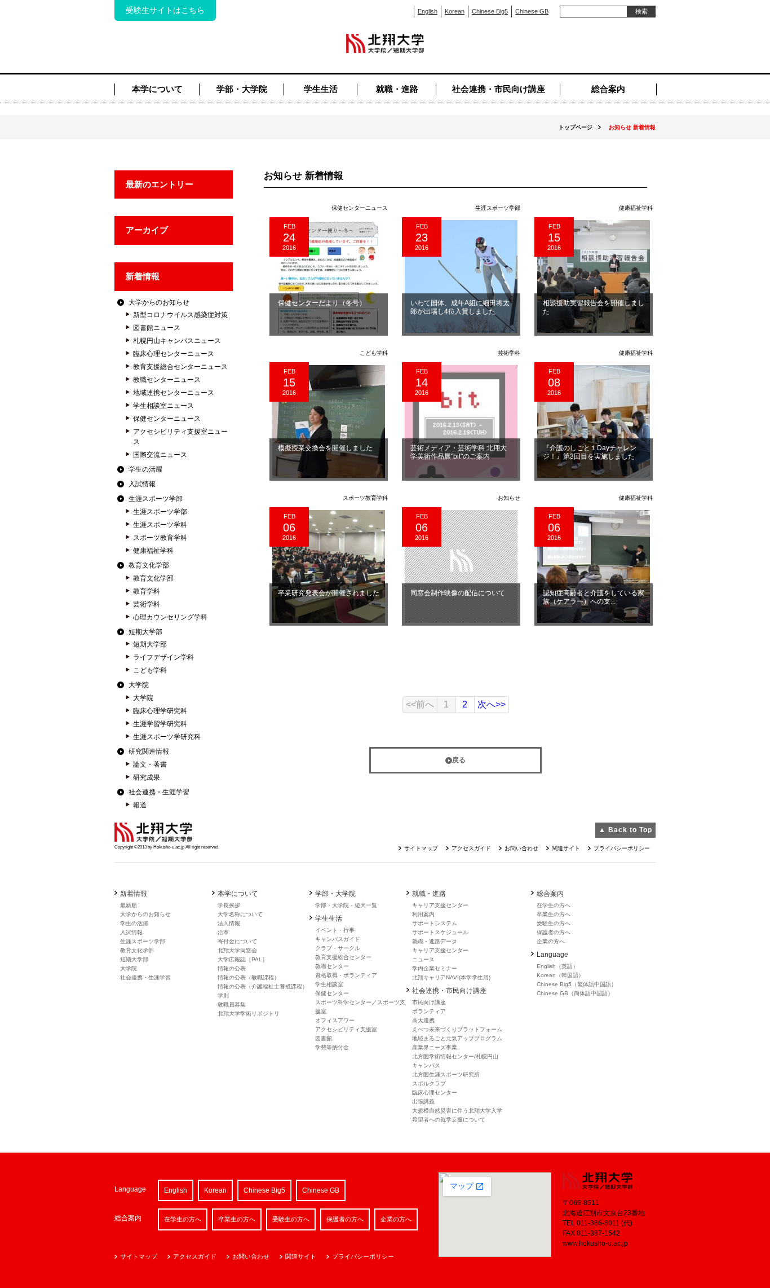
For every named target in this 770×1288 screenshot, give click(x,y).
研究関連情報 (149, 751)
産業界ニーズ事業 (434, 1047)
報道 (140, 805)
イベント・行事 (335, 930)
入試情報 (142, 484)
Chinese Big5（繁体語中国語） (577, 984)
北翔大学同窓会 (237, 950)
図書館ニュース (156, 328)
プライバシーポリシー (622, 848)
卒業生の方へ (553, 914)
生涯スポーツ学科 (160, 525)
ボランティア (429, 1011)
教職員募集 (232, 1004)
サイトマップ (421, 848)
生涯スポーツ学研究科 (167, 737)
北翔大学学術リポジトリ (249, 1013)
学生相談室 (329, 984)
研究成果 (146, 777)
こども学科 (150, 670)
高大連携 (423, 1020)
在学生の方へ (553, 905)
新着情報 (143, 276)
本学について (157, 89)
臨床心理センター (434, 1092)
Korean (454, 11)
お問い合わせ (521, 848)
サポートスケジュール (440, 932)
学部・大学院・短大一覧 (346, 905)
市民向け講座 (429, 1002)
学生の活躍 (145, 469)
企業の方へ (551, 941)
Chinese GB (531, 11)
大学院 (139, 685)
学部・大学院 (241, 89)
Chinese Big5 (490, 11)
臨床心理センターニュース (173, 354)
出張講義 (423, 1101)
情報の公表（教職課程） (249, 977)
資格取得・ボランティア (346, 975)
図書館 (323, 1038)
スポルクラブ (429, 1083)
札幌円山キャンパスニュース (177, 341)
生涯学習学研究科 (160, 724)
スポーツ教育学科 (160, 538)
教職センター (332, 966)
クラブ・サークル (337, 948)
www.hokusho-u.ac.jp (595, 1243)
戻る (459, 760)
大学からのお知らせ (159, 302)
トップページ (575, 127)
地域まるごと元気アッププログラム (457, 1038)
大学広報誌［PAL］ (243, 959)
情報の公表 (232, 968)
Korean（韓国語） (560, 975)
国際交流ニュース (160, 455)
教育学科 (146, 591)
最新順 (128, 905)
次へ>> (491, 704)
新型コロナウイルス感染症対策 (180, 315)
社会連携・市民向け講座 (498, 89)
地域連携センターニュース (173, 393)
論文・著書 (150, 764)
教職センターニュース (167, 380)
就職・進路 (397, 89)
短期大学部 (145, 632)
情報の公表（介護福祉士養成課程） (263, 986)
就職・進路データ (434, 941)
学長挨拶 (229, 905)
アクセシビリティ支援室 (346, 1029)
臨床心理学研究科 (160, 711)
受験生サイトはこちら (165, 10)
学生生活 (321, 89)
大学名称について (240, 914)
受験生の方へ (553, 923)
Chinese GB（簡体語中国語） (575, 993)
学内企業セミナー (434, 968)
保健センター (332, 993)
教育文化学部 (149, 565)
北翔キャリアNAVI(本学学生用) (451, 977)
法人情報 (229, 923)
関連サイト (566, 848)
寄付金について (237, 941)
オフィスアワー (335, 1020)
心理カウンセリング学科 (170, 617)
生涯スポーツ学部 (156, 499)
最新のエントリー (159, 184)
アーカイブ (147, 230)
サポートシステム (434, 923)
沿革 (223, 932)
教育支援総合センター (343, 957)
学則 (223, 995)
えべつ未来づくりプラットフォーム (457, 1029)
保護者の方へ (553, 932)
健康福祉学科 (153, 551)
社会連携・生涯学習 (159, 792)
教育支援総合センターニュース (180, 367)
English (427, 11)
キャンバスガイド (337, 939)
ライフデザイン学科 (163, 657)
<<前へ (420, 704)
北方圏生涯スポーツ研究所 (446, 1074)
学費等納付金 (332, 1047)
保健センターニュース (167, 419)
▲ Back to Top (625, 830)
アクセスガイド (471, 848)
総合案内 (608, 89)
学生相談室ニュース (163, 406)
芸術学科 (146, 604)
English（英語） (557, 966)
